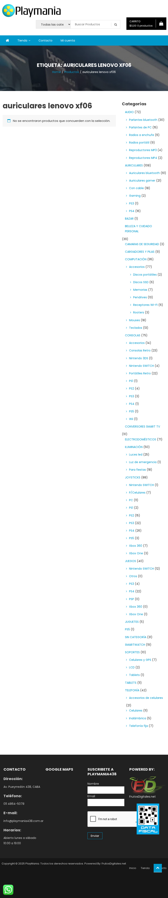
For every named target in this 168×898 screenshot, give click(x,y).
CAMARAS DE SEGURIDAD (142, 244)
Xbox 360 (135, 546)
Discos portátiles (145, 275)
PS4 (131, 211)
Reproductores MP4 (143, 158)
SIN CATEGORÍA (135, 637)
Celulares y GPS (140, 660)
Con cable (136, 188)
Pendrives (140, 297)
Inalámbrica (137, 718)
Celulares (135, 710)
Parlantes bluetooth (143, 120)
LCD (132, 667)
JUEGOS (130, 561)
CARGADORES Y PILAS (139, 252)
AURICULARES (134, 165)
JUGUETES (132, 622)
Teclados (135, 328)
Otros (133, 576)
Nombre (93, 784)
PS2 (131, 388)
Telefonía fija (138, 726)
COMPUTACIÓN (135, 259)
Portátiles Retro (140, 373)
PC (131, 500)
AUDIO (129, 112)
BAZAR (129, 219)
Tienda (22, 40)
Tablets (134, 675)
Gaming (135, 196)
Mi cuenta (68, 40)
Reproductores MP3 (143, 150)
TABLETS (130, 683)
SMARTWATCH (135, 645)
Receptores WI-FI (145, 305)
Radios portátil (139, 142)
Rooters (138, 312)
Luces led (135, 454)
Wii (131, 419)
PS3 (131, 203)
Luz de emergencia (143, 462)
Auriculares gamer (142, 180)
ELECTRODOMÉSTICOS (140, 439)
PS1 (131, 381)
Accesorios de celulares (146, 698)
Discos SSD (141, 282)
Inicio (132, 868)
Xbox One (136, 553)
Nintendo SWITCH (141, 366)
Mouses (134, 320)
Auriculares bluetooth (144, 173)
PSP (131, 599)
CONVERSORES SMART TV (142, 426)
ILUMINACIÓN (134, 447)
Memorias (140, 290)
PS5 (131, 411)
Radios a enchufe (141, 135)
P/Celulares (137, 493)
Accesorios (137, 267)
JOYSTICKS (132, 477)
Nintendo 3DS (138, 358)
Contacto (45, 40)
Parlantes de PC (140, 127)
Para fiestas (137, 470)
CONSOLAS (132, 335)
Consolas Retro (140, 350)
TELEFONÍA (132, 690)
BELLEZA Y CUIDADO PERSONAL (138, 228)
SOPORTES (132, 652)
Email (91, 796)
